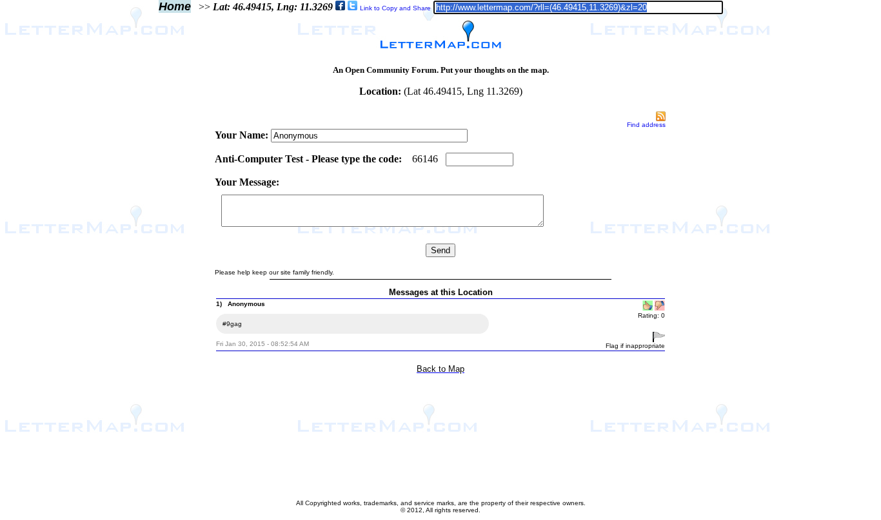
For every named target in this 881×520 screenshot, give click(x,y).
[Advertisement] (159, 304)
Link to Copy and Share (395, 8)
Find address (646, 124)
